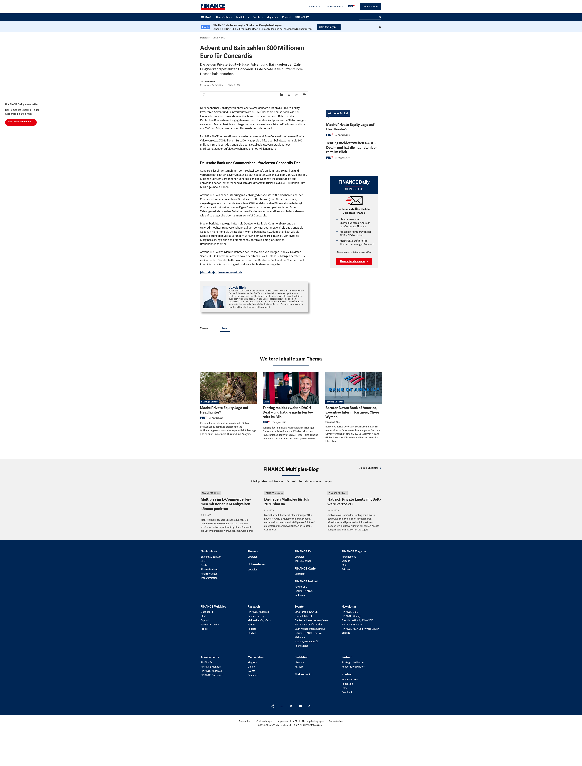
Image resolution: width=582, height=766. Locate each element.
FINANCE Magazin (354, 551)
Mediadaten (256, 657)
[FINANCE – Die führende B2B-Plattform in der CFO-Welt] (213, 7)
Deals (215, 37)
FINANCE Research (352, 624)
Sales (345, 688)
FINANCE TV (303, 551)
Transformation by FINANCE (357, 620)
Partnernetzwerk (210, 624)
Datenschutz (245, 721)
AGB (295, 721)
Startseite (205, 37)
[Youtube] (300, 706)
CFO (203, 561)
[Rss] (309, 706)
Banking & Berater (209, 401)
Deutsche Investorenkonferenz (312, 620)
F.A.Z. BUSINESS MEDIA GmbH (308, 725)
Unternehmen (257, 564)
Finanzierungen (209, 573)
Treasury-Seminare (305, 641)
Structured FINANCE (306, 611)
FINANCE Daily (350, 611)
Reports (252, 628)
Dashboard (207, 611)
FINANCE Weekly (351, 616)
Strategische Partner (353, 662)
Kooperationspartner (353, 666)
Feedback (347, 692)
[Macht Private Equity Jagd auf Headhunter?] (228, 388)
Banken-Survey (256, 616)
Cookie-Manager (264, 721)
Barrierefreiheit (336, 721)
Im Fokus (300, 595)
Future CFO (301, 586)
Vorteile (346, 561)
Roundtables (301, 645)
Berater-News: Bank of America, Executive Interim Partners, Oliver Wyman (352, 412)
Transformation (209, 578)
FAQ (344, 565)
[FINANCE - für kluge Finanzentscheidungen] (351, 6)
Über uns (299, 662)
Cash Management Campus (310, 628)
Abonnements (335, 6)
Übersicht (253, 556)
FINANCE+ (206, 662)
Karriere (299, 666)
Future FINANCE (304, 591)
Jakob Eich (210, 81)
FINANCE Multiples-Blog (291, 469)
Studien (252, 633)
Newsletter (315, 6)
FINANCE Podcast (307, 581)
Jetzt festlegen (327, 27)
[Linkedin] (282, 706)
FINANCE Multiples (210, 493)
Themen (253, 551)
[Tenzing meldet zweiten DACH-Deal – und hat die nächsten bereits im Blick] (291, 388)
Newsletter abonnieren (352, 261)
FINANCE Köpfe (305, 568)
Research (254, 606)
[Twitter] (291, 706)
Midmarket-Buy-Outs (259, 620)
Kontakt (347, 674)
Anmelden (369, 6)
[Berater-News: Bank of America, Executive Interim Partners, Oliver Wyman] (353, 388)
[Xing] (273, 706)
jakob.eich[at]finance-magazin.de (221, 272)
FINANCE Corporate (212, 675)
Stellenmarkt (303, 674)
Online (251, 666)
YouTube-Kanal (303, 561)
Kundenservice (350, 679)
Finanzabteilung (209, 569)
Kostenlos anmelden (19, 121)
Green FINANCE (304, 616)
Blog (203, 616)
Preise (204, 628)
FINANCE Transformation (309, 624)
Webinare (300, 637)
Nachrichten (209, 551)
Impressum (283, 721)
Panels (251, 624)
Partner (346, 657)
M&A (223, 37)
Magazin (252, 662)
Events (299, 606)
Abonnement (349, 556)
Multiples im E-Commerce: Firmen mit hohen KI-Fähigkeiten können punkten (226, 504)
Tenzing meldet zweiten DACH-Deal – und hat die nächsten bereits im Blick (351, 147)
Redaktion (301, 657)
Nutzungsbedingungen (313, 721)
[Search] (380, 17)
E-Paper (346, 569)
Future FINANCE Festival (308, 633)
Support (205, 620)
